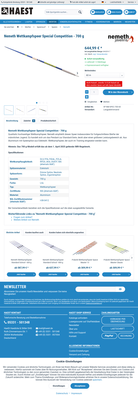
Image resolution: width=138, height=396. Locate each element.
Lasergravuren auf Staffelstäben (84, 321)
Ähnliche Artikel (13, 232)
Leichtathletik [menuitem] (116, 2)
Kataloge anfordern (78, 318)
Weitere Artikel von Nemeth (26, 220)
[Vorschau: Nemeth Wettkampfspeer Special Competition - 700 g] (8, 110)
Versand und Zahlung (79, 354)
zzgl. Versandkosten (100, 54)
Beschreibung (12, 121)
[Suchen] (80, 12)
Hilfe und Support (77, 332)
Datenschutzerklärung (94, 303)
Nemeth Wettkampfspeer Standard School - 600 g (21, 261)
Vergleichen (92, 102)
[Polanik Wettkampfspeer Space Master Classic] (116, 247)
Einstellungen (59, 386)
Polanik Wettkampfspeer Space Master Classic (117, 261)
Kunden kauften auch (34, 232)
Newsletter (74, 325)
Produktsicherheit (48, 121)
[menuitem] (63, 12)
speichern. (97, 380)
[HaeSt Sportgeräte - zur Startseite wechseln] (17, 12)
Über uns (73, 329)
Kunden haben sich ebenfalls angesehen (66, 232)
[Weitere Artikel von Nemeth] (121, 39)
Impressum (76, 393)
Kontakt (72, 336)
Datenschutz (62, 393)
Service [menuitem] (131, 2)
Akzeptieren (80, 386)
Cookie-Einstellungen (79, 351)
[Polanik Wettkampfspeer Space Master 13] (84, 247)
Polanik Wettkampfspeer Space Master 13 (85, 261)
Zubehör (29, 121)
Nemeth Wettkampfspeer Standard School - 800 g (53, 261)
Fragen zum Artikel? (22, 217)
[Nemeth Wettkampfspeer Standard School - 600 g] (21, 247)
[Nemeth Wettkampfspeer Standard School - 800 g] (53, 247)
